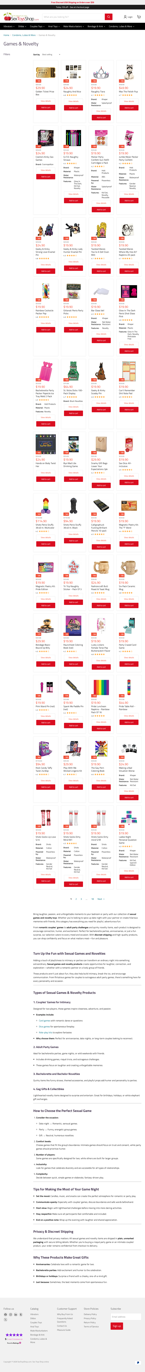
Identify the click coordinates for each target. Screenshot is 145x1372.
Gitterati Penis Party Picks (73, 312)
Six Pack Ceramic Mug (127, 588)
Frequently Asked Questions (65, 1320)
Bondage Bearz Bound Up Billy (43, 646)
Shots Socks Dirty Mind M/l (71, 838)
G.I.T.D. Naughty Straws (70, 158)
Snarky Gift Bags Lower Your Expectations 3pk (99, 466)
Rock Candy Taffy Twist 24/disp (44, 769)
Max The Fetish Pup (128, 91)
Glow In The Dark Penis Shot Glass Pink (127, 313)
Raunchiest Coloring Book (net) (73, 646)
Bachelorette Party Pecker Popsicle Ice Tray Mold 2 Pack (45, 393)
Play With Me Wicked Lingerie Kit (72, 769)
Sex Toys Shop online (40, 1361)
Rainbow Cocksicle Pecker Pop (44, 312)
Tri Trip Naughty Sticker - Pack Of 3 (72, 588)
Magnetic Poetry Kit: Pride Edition (45, 588)
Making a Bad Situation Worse (127, 769)
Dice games (44, 1026)
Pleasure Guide (64, 1330)
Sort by (36, 54)
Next (100, 899)
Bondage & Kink (96, 26)
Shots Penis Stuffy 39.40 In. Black (72, 526)
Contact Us (62, 1325)
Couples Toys (36, 26)
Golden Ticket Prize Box (45, 93)
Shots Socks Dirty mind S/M (99, 838)
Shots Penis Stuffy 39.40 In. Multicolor (45, 526)
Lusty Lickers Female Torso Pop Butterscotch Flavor (100, 647)
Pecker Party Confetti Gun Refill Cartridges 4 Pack (100, 159)
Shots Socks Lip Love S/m (46, 838)
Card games (44, 1020)
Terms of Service (91, 1326)
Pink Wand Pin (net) (45, 706)
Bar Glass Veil (97, 310)
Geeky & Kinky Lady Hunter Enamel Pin (73, 250)
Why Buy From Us (65, 1314)
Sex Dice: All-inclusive (125, 464)
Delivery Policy (90, 1314)
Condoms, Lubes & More (121, 26)
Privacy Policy (90, 1318)
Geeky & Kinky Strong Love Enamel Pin (45, 252)
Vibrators (8, 26)
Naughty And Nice (72, 91)
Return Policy (90, 1322)
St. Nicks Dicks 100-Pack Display (73, 392)
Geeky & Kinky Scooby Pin (98, 392)
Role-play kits (45, 1032)
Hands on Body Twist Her (46, 464)
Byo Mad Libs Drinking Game (70, 464)
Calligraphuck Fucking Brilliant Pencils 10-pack (99, 527)
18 (92, 899)
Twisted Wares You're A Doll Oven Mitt (100, 252)
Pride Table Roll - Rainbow (127, 708)
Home (6, 35)
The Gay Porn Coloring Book (98, 769)
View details (46, 100)
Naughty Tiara (98, 91)
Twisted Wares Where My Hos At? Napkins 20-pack (128, 252)
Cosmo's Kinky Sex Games (44, 158)
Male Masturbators (72, 26)
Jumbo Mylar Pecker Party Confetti (128, 158)
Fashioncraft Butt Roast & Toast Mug (100, 588)
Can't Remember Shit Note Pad (127, 392)
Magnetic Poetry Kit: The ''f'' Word (128, 526)
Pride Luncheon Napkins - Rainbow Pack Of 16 (100, 709)
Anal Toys (53, 26)
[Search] (108, 17)
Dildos (21, 26)
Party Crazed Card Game (127, 646)
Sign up (117, 1326)
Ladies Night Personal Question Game (128, 839)
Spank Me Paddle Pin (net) (73, 708)
